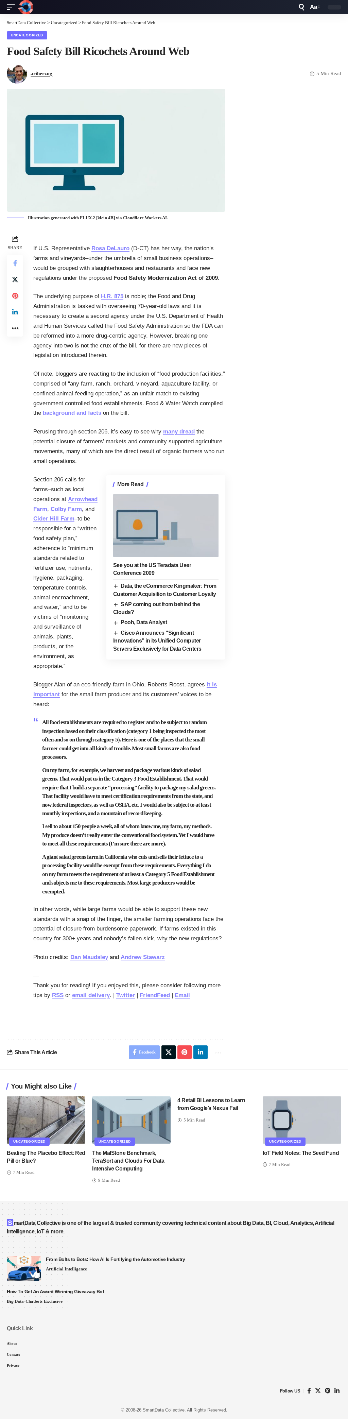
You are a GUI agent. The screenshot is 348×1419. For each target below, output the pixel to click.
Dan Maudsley (89, 957)
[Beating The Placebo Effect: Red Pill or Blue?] (46, 1120)
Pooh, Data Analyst (144, 622)
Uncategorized (27, 35)
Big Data (15, 1301)
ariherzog (41, 73)
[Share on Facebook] (15, 263)
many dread (179, 431)
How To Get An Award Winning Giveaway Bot (55, 1291)
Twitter (125, 995)
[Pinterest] (327, 1391)
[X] (318, 1391)
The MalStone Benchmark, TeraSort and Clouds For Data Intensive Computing (128, 1161)
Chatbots (33, 1301)
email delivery (91, 995)
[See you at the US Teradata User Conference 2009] (166, 525)
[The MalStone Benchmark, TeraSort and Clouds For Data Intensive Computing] (131, 1120)
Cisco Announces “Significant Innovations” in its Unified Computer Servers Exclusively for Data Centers (157, 641)
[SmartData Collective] (25, 7)
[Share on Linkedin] (15, 312)
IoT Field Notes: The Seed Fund (301, 1153)
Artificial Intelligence (66, 1268)
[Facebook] (309, 1391)
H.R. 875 (112, 296)
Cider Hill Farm (53, 518)
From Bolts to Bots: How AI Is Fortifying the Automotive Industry (115, 1259)
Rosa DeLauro (110, 248)
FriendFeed (155, 995)
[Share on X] (15, 279)
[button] (12, 7)
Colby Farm (66, 509)
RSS (58, 995)
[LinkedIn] (337, 1391)
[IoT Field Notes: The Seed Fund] (302, 1120)
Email (182, 995)
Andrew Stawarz (143, 957)
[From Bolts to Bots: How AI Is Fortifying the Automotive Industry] (24, 1268)
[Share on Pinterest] (15, 296)
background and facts (72, 413)
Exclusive (53, 1301)
